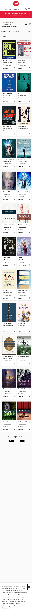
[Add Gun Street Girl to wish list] (14, 134)
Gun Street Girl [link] (7, 126)
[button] (26, 25)
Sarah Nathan (22, 260)
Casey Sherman (8, 62)
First (11, 441)
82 (19, 437)
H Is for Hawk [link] (22, 126)
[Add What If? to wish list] (14, 298)
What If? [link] (5, 290)
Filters (4, 36)
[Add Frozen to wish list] (29, 265)
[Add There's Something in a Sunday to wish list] (14, 430)
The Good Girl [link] (7, 192)
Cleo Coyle (21, 325)
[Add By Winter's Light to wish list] (29, 200)
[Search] (2, 9)
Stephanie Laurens (8, 161)
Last (22, 441)
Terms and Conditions (8, 588)
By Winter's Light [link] (23, 192)
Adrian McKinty (8, 128)
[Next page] (25, 437)
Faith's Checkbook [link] (8, 225)
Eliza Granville (7, 260)
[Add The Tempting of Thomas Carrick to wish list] (14, 167)
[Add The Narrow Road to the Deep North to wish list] (14, 331)
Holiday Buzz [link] (22, 323)
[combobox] (12, 9)
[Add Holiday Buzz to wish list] (29, 331)
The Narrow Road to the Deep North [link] (8, 323)
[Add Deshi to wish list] (29, 101)
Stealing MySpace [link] (8, 93)
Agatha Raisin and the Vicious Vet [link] (23, 356)
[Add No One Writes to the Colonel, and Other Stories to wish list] (14, 364)
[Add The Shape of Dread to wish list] (29, 430)
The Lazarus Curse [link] (8, 389)
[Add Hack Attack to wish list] (29, 68)
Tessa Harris (7, 391)
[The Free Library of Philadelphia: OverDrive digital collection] (16, 3)
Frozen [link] (20, 257)
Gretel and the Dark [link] (8, 257)
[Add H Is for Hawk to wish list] (29, 134)
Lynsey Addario (23, 161)
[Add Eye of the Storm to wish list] (29, 397)
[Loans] (25, 10)
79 (11, 437)
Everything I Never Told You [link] (23, 290)
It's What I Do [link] (22, 159)
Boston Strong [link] (7, 60)
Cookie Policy (6, 608)
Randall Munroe (8, 292)
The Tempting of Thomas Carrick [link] (8, 159)
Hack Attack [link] (21, 60)
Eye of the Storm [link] (22, 389)
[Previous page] (9, 437)
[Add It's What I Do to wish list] (29, 167)
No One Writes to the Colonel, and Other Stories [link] (8, 356)
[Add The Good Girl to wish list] (14, 200)
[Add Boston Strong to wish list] (14, 68)
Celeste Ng (22, 292)
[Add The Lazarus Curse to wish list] (14, 397)
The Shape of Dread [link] (23, 422)
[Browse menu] (29, 9)
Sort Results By (5, 31)
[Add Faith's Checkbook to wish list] (14, 233)
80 (14, 437)
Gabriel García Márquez (9, 358)
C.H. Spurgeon (7, 227)
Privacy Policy (22, 588)
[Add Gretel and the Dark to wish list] (14, 265)
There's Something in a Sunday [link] (8, 422)
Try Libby (7, 14)
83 (22, 437)
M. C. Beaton (22, 358)
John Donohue (22, 95)
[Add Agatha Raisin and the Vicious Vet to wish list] (29, 364)
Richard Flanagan (8, 325)
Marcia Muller (22, 227)
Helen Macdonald (23, 128)
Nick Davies (22, 62)
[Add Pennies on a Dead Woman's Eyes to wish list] (29, 233)
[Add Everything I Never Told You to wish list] (29, 298)
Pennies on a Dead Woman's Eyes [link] (23, 225)
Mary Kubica (7, 194)
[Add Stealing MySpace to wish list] (14, 101)
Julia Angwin (7, 95)
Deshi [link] (19, 93)
